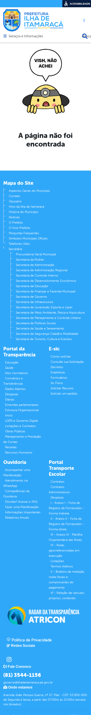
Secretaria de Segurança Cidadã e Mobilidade (47, 333)
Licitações (57, 561)
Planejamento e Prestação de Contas (22, 439)
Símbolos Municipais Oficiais (28, 238)
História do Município (23, 212)
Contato (14, 196)
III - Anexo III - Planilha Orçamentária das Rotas (65, 537)
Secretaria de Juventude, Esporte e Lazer (44, 307)
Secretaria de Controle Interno (37, 275)
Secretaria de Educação (32, 286)
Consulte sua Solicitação (67, 361)
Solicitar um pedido (64, 393)
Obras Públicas (15, 431)
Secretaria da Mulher (30, 259)
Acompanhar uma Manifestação (16, 472)
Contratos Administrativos (59, 489)
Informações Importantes (22, 512)
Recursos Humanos (18, 452)
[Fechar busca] (84, 36)
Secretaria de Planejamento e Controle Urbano (48, 318)
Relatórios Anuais (17, 517)
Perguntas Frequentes (24, 233)
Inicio (9, 415)
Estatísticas (58, 372)
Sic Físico (57, 383)
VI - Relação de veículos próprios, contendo (66, 595)
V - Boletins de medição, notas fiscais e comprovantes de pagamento (67, 579)
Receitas (11, 447)
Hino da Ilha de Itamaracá (26, 206)
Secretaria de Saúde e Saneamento (40, 328)
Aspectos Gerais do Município (29, 190)
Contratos (57, 481)
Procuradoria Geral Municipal (36, 254)
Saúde (9, 367)
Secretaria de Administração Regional (41, 270)
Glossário (15, 201)
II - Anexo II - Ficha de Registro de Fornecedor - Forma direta (66, 524)
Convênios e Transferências (13, 381)
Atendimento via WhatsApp (15, 483)
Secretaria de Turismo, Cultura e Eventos (44, 339)
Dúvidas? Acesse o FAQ (21, 501)
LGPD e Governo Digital (21, 420)
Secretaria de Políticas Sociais (36, 323)
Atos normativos (16, 373)
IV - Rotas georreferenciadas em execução (64, 550)
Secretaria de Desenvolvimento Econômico (46, 280)
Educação (12, 362)
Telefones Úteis (19, 243)
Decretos (57, 367)
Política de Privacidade (31, 640)
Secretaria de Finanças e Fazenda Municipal (45, 291)
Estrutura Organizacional (22, 410)
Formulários (59, 377)
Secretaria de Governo (31, 296)
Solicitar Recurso (62, 388)
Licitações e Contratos (20, 426)
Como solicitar (61, 356)
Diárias (9, 399)
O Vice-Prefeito (19, 228)
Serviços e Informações (26, 36)
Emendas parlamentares (21, 404)
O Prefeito (16, 222)
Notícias (14, 217)
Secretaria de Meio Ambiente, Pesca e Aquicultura (50, 312)
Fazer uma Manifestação (22, 507)
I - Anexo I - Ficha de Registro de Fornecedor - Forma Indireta (66, 508)
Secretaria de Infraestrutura (34, 302)
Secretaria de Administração (35, 265)
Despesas (11, 394)
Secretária (15, 249)
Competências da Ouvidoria (16, 493)
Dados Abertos (15, 389)
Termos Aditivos (62, 566)
